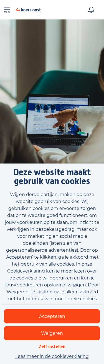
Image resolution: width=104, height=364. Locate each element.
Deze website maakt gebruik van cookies (52, 177)
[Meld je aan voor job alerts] (91, 10)
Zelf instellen (52, 346)
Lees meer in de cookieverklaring (52, 356)
